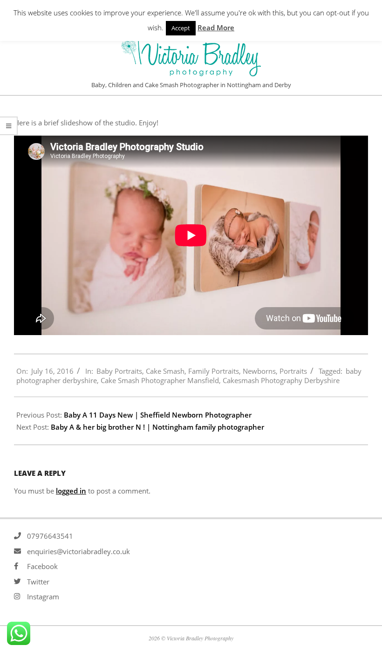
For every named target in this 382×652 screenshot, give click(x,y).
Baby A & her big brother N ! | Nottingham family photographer (157, 427)
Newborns (259, 371)
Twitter (38, 581)
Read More (216, 27)
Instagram (43, 596)
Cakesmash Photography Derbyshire (281, 380)
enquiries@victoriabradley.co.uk (78, 551)
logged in (71, 490)
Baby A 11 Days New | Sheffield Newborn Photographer (158, 414)
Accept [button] (180, 28)
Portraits (293, 371)
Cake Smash (165, 371)
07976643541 (50, 536)
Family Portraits (213, 371)
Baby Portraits (119, 371)
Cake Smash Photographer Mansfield (160, 380)
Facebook (42, 566)
